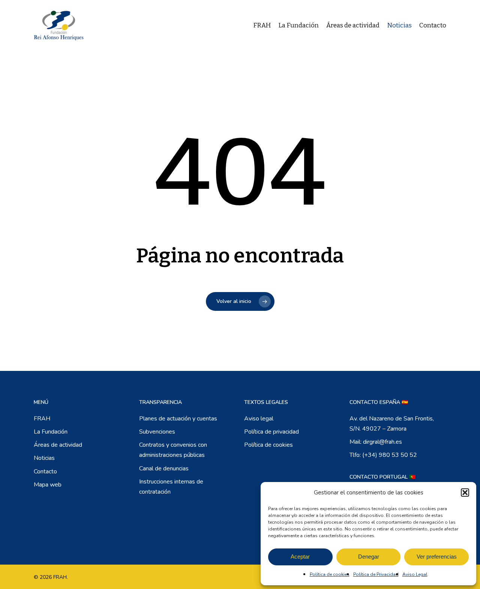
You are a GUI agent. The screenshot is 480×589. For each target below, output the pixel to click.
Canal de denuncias (164, 468)
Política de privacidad (271, 432)
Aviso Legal (415, 574)
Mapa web (48, 485)
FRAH (42, 418)
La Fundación (51, 432)
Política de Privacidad (376, 574)
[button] (465, 492)
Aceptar (300, 556)
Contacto (45, 471)
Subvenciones (157, 432)
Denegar (368, 556)
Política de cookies (330, 574)
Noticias (44, 458)
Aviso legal (258, 418)
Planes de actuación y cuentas (178, 418)
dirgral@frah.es (382, 442)
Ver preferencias (437, 556)
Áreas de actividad (58, 445)
